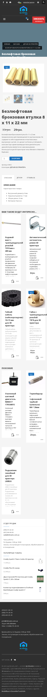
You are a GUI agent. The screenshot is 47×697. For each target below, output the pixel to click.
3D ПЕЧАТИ (30, 666)
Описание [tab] (8, 178)
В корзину (16, 158)
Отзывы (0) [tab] (31, 178)
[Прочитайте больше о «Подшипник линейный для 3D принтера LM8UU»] (13, 512)
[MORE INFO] (17, 281)
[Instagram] (10, 2)
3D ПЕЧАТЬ (38, 20)
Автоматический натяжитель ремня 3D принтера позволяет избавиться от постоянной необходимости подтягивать (35, 258)
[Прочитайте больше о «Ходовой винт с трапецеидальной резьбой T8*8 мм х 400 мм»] (13, 281)
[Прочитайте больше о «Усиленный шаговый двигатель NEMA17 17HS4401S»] (13, 435)
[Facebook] (3, 2)
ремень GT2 (34, 269)
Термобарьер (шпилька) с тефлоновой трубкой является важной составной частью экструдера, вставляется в (36, 418)
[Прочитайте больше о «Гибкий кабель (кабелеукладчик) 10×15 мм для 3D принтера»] (13, 356)
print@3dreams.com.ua (10, 621)
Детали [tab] (19, 178)
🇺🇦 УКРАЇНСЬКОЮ (26, 2)
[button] (37, 278)
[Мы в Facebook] (11, 660)
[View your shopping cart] (27, 19)
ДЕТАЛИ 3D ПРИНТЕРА (18, 167)
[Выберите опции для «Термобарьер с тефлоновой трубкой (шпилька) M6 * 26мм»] (42, 440)
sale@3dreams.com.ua (11, 535)
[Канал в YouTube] (7, 2)
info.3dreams (11, 623)
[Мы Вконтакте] (15, 660)
